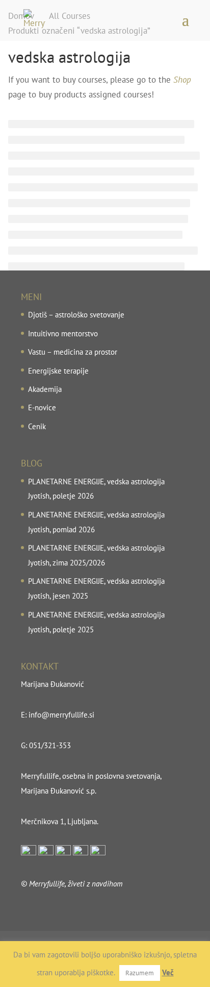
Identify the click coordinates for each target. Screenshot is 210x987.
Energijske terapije (58, 371)
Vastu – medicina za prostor (72, 352)
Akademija (45, 389)
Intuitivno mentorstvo (63, 333)
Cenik (37, 426)
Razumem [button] (139, 973)
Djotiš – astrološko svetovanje (76, 314)
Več (168, 972)
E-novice (42, 407)
